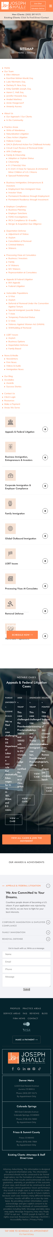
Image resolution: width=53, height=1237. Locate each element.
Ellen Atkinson (13, 74)
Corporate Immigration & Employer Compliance (18, 487)
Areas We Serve (12, 407)
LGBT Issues (12, 334)
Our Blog (8, 376)
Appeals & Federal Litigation (19, 279)
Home (7, 68)
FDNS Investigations (18, 216)
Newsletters (12, 358)
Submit (27, 989)
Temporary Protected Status (21, 317)
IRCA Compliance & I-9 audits (22, 220)
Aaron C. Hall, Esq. (15, 92)
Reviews (34, 1013)
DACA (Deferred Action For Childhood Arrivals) (28, 144)
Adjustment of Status (18, 234)
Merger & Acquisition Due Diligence (25, 224)
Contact (33, 1018)
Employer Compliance (16, 206)
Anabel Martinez (14, 99)
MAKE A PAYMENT (25, 1039)
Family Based (14, 348)
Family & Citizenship (15, 155)
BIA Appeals (14, 282)
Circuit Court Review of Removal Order (24, 148)
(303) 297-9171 (33, 14)
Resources (9, 400)
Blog (45, 1013)
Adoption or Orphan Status (21, 158)
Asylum (11, 237)
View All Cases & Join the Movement (26, 839)
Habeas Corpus (13, 141)
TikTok (39, 1069)
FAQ (25, 1013)
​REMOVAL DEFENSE (12, 938)
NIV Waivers (14, 269)
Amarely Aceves (14, 106)
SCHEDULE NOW (21, 634)
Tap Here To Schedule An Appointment (26, 1232)
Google (18, 1069)
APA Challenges (13, 151)
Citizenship (13, 161)
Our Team (9, 71)
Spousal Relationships (18, 175)
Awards (10, 383)
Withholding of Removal (19, 327)
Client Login (9, 397)
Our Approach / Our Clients (19, 116)
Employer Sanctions (17, 213)
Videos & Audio (13, 365)
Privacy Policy (36, 1219)
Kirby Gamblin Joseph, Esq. (18, 88)
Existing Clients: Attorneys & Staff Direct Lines (26, 1156)
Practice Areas (11, 127)
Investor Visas (15, 192)
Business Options (16, 341)
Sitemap (34, 1217)
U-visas (11, 320)
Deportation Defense (16, 230)
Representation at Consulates (22, 272)
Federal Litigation (16, 286)
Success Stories (13, 386)
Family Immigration (15, 513)
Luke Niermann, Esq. (15, 81)
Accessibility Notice (19, 1219)
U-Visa (11, 296)
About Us (8, 113)
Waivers (12, 248)
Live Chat (38, 3)
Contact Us (9, 393)
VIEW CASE (12, 820)
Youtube (29, 1069)
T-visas (11, 313)
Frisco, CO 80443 (26, 1137)
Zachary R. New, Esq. (16, 85)
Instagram (34, 1069)
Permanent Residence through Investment (28, 199)
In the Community (14, 120)
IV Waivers (13, 265)
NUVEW (44, 1217)
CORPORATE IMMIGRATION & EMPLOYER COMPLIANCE (23, 924)
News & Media (11, 355)
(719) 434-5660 (30, 1119)
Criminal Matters (16, 244)
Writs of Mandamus (15, 130)
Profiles (15, 1008)
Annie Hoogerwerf (15, 103)
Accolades (9, 379)
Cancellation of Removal (19, 241)
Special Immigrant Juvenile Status (24, 310)
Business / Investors (17, 258)
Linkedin (24, 1069)
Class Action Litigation (16, 137)
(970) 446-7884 (30, 1141)
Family (11, 262)
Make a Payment (12, 404)
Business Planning (17, 209)
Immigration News (15, 369)
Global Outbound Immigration (20, 538)
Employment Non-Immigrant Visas (24, 189)
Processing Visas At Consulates (21, 588)
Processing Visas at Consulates (21, 255)
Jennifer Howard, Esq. (16, 95)
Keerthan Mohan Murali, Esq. (19, 78)
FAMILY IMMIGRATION (13, 932)
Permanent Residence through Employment (28, 196)
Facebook (13, 1069)
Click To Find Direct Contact (26, 17)
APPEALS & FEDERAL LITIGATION (23, 885)
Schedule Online (38, 8)
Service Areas (11, 1013)
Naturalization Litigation (17, 133)
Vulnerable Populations (17, 293)
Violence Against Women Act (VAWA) (26, 324)
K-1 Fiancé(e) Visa (17, 165)
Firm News (11, 362)
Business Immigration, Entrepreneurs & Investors (18, 458)
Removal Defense (14, 613)
